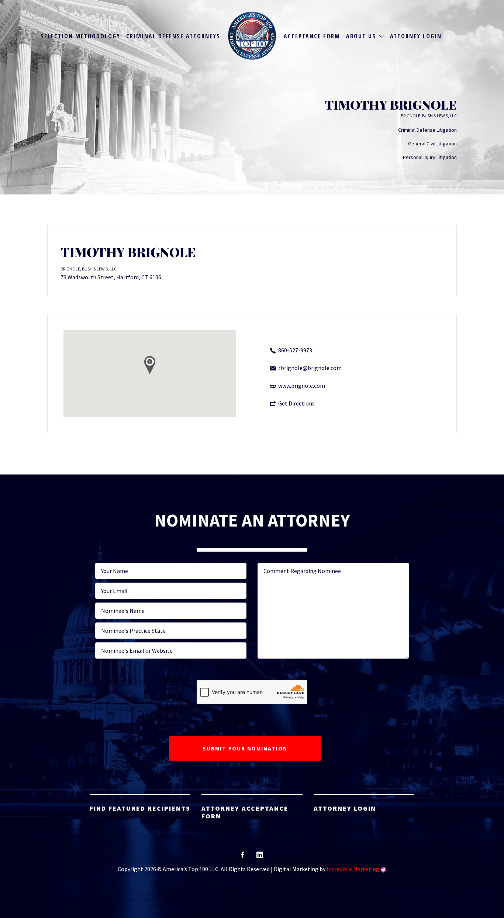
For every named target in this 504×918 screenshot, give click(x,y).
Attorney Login (416, 36)
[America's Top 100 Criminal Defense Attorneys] (252, 35)
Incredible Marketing (353, 869)
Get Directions (296, 403)
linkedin (259, 857)
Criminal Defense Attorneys (173, 36)
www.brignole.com (301, 385)
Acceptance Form (312, 36)
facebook (242, 857)
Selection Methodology (80, 36)
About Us (361, 36)
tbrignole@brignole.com (310, 368)
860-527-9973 (295, 350)
